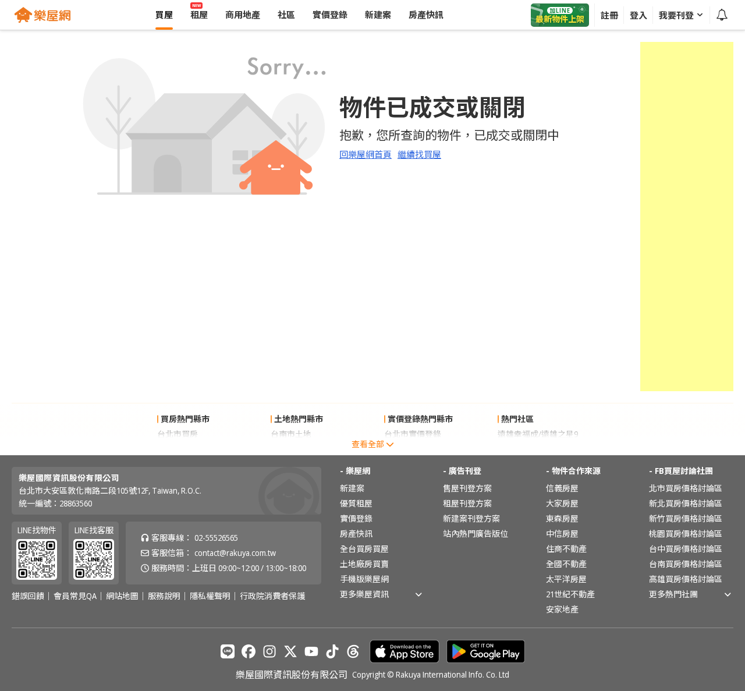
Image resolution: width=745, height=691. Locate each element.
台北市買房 (177, 434)
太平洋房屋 (566, 578)
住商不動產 (566, 548)
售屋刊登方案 (467, 488)
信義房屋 (562, 488)
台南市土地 (291, 434)
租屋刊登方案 (467, 503)
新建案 (352, 488)
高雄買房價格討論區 (685, 578)
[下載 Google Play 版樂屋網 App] (485, 651)
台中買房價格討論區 (685, 548)
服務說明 (164, 596)
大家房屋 (562, 503)
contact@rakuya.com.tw (235, 552)
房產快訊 (356, 533)
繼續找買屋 (419, 154)
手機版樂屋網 (364, 578)
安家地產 (562, 609)
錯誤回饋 (28, 596)
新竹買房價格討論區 (685, 518)
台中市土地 (291, 449)
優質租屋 (356, 503)
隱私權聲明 (210, 596)
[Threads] (353, 651)
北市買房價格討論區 (685, 488)
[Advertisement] (686, 216)
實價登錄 (356, 518)
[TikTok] (332, 651)
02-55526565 (216, 537)
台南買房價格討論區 (685, 563)
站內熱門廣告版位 (475, 533)
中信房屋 (562, 533)
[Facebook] (249, 651)
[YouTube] (311, 651)
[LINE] (228, 651)
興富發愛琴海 (522, 449)
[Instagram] (269, 651)
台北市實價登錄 (412, 434)
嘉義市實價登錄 (412, 449)
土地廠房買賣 (364, 563)
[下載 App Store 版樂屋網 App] (404, 651)
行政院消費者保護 (272, 596)
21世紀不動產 (570, 594)
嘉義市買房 (177, 449)
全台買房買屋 (364, 548)
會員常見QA (75, 596)
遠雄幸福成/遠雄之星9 (538, 434)
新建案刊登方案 (471, 518)
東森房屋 (562, 518)
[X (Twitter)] (290, 651)
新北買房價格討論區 (685, 503)
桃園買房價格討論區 (685, 533)
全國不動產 (566, 563)
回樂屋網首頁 (365, 154)
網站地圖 (122, 596)
